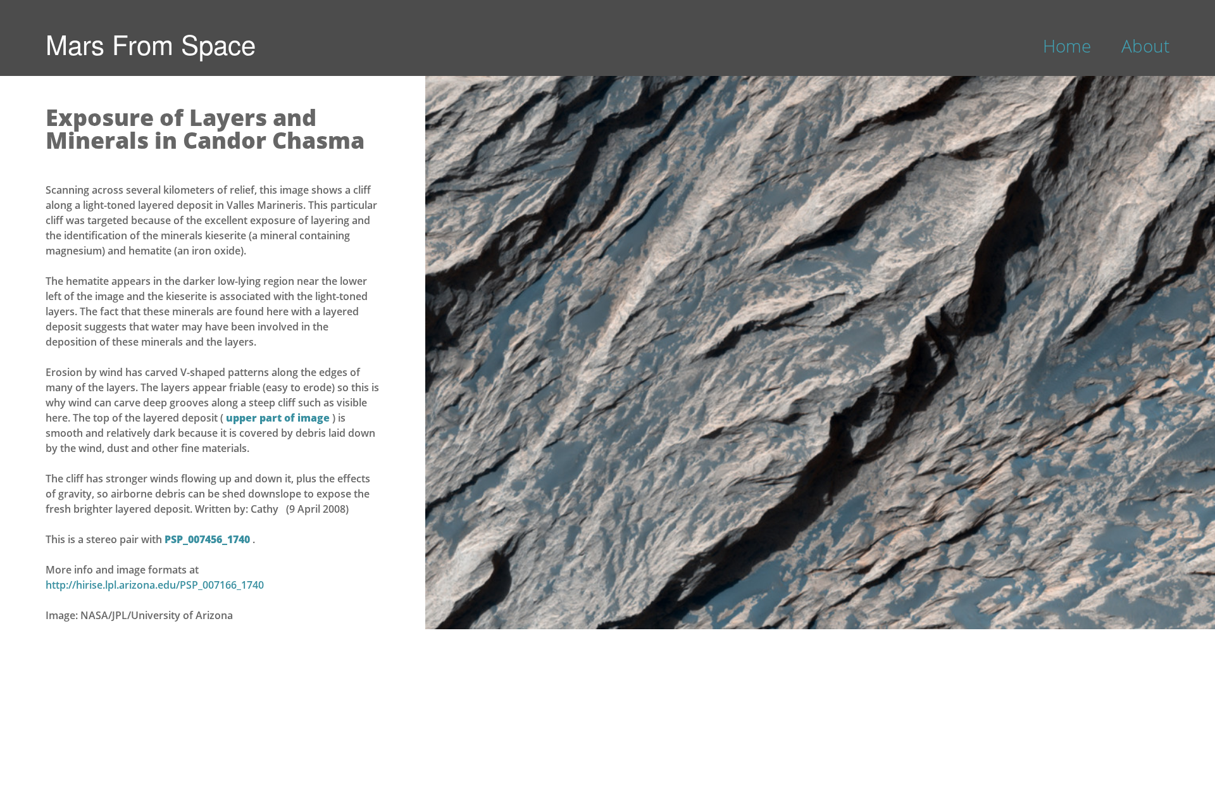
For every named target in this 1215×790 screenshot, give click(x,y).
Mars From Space (151, 44)
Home (1067, 46)
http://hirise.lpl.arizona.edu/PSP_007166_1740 (155, 585)
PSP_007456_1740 (208, 539)
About (1145, 46)
